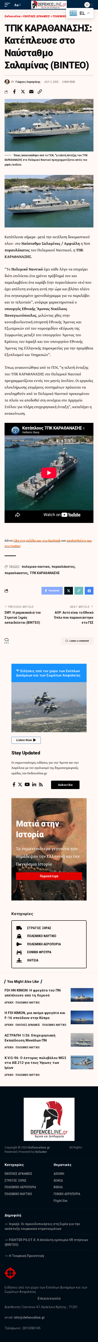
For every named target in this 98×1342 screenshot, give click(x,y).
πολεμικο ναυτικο (36, 566)
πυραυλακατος (16, 573)
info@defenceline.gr (29, 1317)
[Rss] (40, 784)
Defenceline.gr (39, 1147)
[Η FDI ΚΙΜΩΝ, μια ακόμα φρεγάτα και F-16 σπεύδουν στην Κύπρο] (82, 1017)
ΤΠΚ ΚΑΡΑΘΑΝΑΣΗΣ (45, 573)
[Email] (31, 92)
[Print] (89, 591)
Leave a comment (79, 640)
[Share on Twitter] (23, 92)
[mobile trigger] (8, 5)
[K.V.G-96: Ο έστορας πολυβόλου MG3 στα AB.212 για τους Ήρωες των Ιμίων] (82, 1062)
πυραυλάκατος (63, 566)
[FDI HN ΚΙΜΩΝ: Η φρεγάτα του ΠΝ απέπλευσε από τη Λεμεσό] (82, 995)
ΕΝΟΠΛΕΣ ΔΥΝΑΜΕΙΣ (27, 1025)
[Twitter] (20, 784)
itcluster (41, 1151)
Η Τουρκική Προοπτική (26, 1256)
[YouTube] (27, 784)
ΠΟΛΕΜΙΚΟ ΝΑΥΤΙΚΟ (27, 1002)
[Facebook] (14, 784)
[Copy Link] (40, 92)
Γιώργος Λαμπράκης (27, 81)
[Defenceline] (49, 5)
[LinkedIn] (34, 784)
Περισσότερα (49, 876)
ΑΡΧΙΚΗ (9, 1002)
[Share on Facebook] (14, 92)
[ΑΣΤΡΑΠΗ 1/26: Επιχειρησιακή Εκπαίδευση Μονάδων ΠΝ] (82, 1040)
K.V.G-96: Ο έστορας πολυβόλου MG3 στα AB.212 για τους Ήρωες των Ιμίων (35, 1063)
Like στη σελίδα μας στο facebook (37, 540)
